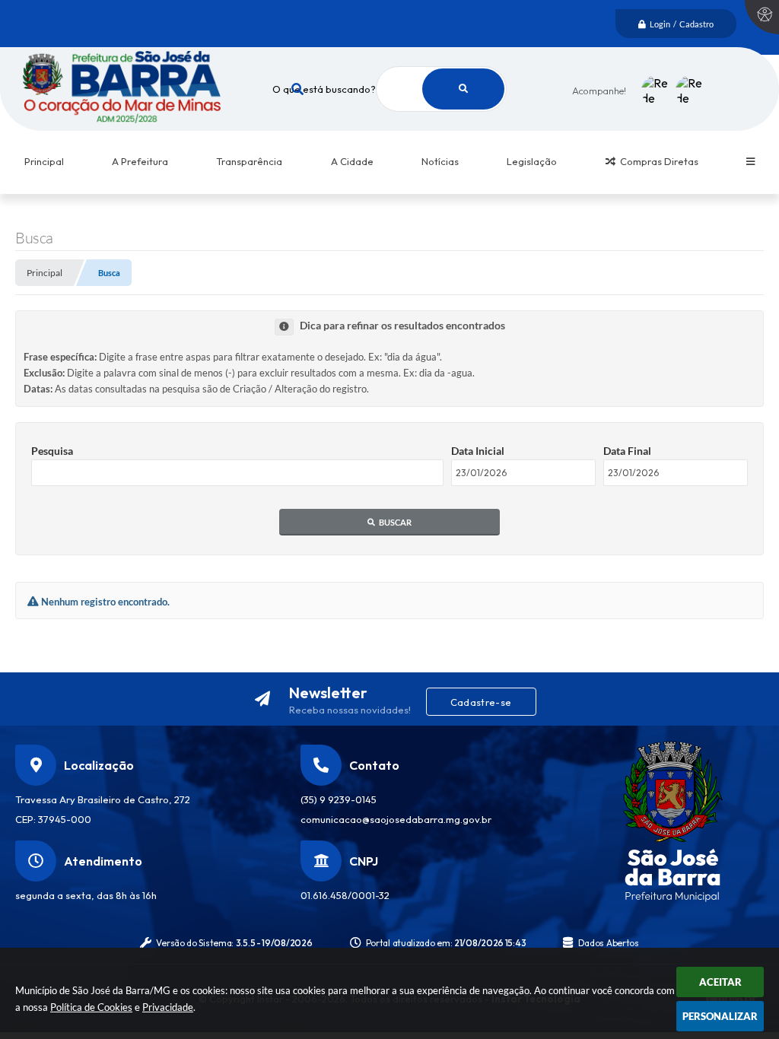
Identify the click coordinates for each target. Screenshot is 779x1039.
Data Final (627, 450)
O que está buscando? (324, 89)
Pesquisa (52, 450)
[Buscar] (463, 89)
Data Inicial (477, 450)
